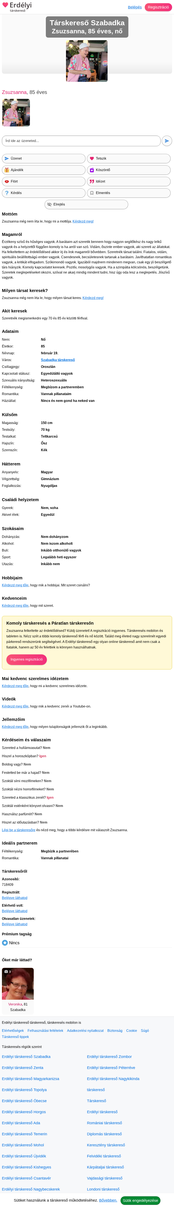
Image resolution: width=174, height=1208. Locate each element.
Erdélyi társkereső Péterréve (111, 1068)
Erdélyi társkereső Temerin (24, 1134)
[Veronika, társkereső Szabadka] (18, 984)
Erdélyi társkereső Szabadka (26, 1057)
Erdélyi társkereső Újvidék (24, 1156)
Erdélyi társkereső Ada (21, 1123)
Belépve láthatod (14, 898)
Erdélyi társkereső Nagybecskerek (31, 1189)
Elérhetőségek (13, 1030)
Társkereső (96, 1101)
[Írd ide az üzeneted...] (81, 141)
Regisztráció (158, 7)
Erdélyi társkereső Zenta (22, 1068)
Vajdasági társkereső (104, 1178)
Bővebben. (108, 1200)
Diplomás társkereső (104, 1134)
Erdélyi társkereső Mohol (23, 1145)
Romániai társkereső (104, 1123)
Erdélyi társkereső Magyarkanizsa (30, 1079)
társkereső (96, 1090)
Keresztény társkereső (106, 1145)
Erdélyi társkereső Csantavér (26, 1178)
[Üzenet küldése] (167, 141)
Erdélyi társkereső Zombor (109, 1057)
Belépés (135, 7)
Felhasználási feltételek (45, 1030)
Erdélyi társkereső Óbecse (24, 1101)
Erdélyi (21, 7)
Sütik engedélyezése (140, 1200)
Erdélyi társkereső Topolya (24, 1090)
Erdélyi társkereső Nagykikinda (113, 1079)
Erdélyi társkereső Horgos (24, 1112)
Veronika (15, 1004)
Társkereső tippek (15, 1037)
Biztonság (114, 1030)
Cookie (131, 1030)
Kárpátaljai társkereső (105, 1167)
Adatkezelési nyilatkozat (85, 1030)
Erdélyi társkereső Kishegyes (26, 1167)
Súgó (145, 1030)
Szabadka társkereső (58, 360)
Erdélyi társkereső (102, 1112)
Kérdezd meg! (83, 221)
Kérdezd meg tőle (15, 585)
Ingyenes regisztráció (27, 659)
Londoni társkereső (103, 1189)
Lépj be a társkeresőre (18, 830)
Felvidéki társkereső (104, 1156)
